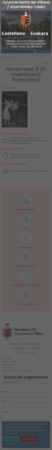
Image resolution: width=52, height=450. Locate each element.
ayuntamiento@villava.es (26, 49)
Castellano (13, 33)
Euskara (39, 33)
